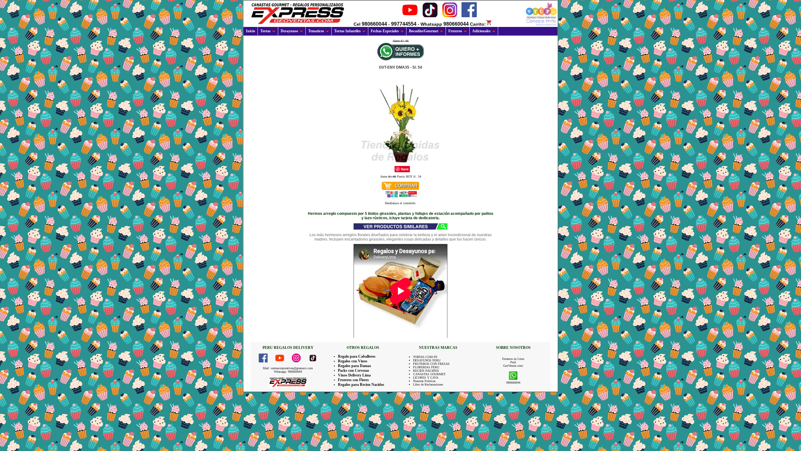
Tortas (265, 31)
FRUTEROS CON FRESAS (431, 363)
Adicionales (481, 31)
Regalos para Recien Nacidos (361, 384)
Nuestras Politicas (424, 381)
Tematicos (316, 31)
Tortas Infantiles (347, 31)
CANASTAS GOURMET (429, 374)
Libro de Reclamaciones (428, 384)
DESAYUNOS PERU (427, 360)
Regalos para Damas (354, 366)
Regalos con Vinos (352, 361)
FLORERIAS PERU (426, 367)
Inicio (250, 31)
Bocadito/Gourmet (423, 31)
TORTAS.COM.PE (425, 357)
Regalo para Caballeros (356, 356)
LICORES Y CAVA (425, 377)
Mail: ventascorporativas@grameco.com (288, 368)
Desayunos (289, 31)
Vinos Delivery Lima (354, 375)
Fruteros (455, 31)
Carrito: (478, 24)
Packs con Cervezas (353, 370)
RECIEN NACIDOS (426, 370)
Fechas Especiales (385, 31)
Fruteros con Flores (353, 380)
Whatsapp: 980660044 (288, 371)
